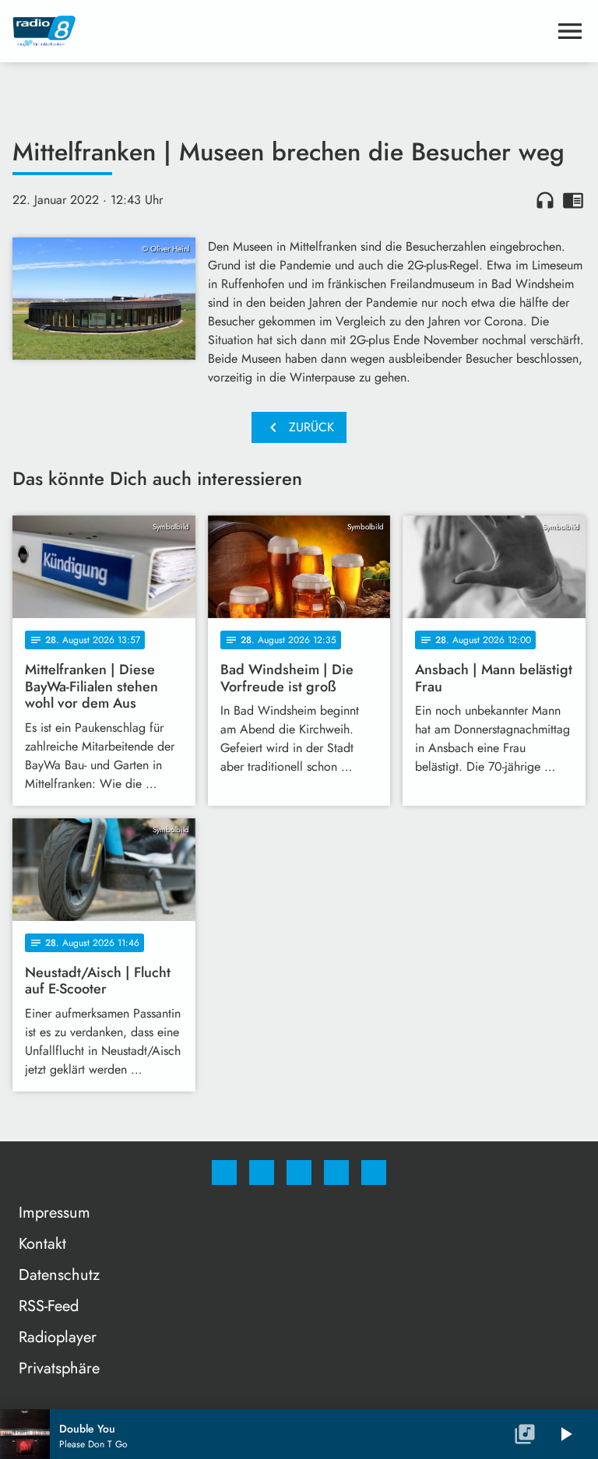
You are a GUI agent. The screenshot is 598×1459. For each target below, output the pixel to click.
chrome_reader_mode (573, 200)
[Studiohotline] (336, 1172)
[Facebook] (224, 1172)
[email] (373, 1172)
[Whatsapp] (299, 1172)
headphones (545, 200)
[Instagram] (261, 1172)
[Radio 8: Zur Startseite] (280, 31)
